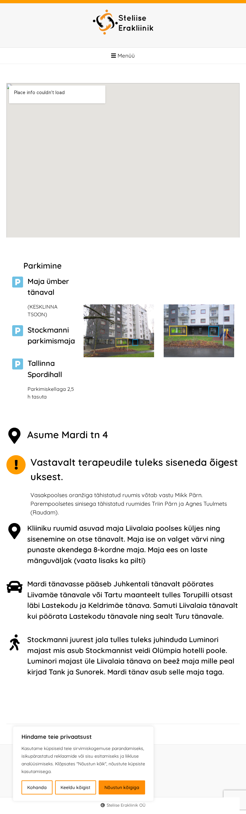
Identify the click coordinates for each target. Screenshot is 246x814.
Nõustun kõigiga (121, 787)
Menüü (125, 55)
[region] (83, 763)
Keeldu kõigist (75, 787)
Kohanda (37, 787)
